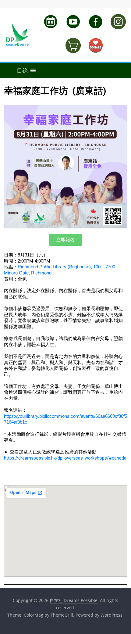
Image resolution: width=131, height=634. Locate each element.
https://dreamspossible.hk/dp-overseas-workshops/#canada (65, 458)
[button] (16, 70)
